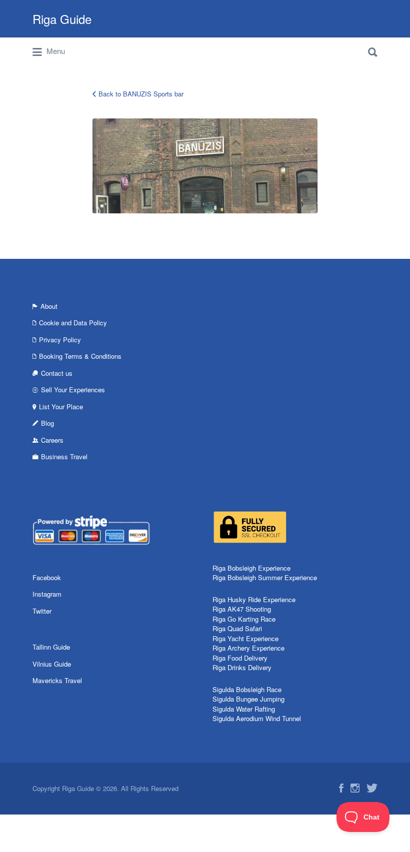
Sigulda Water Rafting (243, 709)
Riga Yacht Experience (245, 638)
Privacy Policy (60, 339)
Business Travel (64, 456)
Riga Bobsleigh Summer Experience (264, 577)
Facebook (46, 577)
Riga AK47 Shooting (241, 609)
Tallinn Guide (51, 647)
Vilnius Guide (51, 664)
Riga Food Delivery (240, 658)
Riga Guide (62, 18)
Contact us (56, 373)
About (49, 306)
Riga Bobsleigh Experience (251, 568)
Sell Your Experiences (73, 389)
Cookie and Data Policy (73, 322)
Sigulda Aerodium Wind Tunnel (256, 718)
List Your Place (61, 406)
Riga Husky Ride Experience (254, 599)
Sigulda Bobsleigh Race (247, 689)
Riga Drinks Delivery (242, 667)
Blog (47, 423)
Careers (52, 440)
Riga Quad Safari (237, 628)
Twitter (42, 611)
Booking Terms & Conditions (80, 356)
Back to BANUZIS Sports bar (141, 93)
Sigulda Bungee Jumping (248, 699)
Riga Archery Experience (248, 648)
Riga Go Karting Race (244, 619)
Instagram (47, 594)
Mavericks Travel (57, 680)
